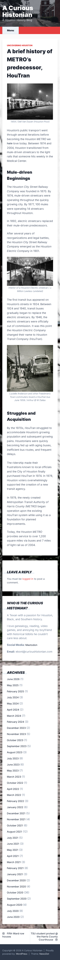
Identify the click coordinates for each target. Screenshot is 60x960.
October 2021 (15, 825)
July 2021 (12, 837)
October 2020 (15, 892)
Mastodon (31, 644)
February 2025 (15, 691)
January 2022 (15, 807)
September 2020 (16, 898)
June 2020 (13, 916)
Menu (10, 30)
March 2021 (14, 862)
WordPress (21, 953)
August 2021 (14, 831)
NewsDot (44, 953)
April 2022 (13, 788)
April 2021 (13, 856)
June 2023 (13, 764)
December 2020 (16, 880)
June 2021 (13, 843)
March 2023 (14, 776)
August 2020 (14, 904)
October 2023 (15, 740)
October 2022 (15, 782)
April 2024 (13, 709)
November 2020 (16, 886)
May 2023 (13, 770)
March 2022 (14, 794)
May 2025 (13, 685)
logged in (27, 578)
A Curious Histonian (17, 11)
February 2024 (15, 721)
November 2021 (16, 819)
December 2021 (16, 813)
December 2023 (16, 727)
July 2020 (13, 910)
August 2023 (14, 752)
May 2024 (13, 703)
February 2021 (15, 868)
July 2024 (13, 697)
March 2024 (14, 715)
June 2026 (13, 679)
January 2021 (15, 874)
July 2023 (13, 758)
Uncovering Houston (19, 45)
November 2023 (16, 734)
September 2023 (16, 746)
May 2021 (12, 849)
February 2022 (15, 801)
